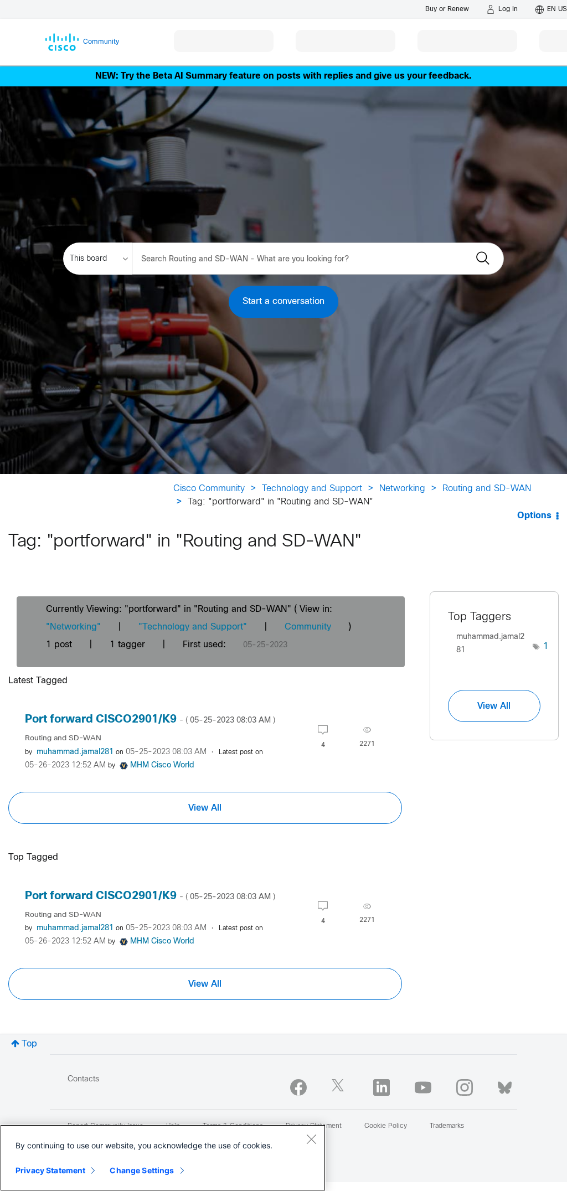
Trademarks (447, 1126)
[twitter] (340, 1087)
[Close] (311, 1138)
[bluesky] (504, 1085)
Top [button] (29, 1044)
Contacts (83, 1079)
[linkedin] (381, 1087)
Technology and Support (312, 488)
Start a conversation (283, 301)
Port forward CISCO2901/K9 (150, 719)
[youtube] (423, 1087)
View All (204, 808)
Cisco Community (209, 488)
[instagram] (464, 1087)
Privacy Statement (50, 1170)
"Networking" (73, 627)
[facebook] (298, 1087)
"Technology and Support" (192, 627)
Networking (402, 488)
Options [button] (534, 516)
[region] (163, 1158)
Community (308, 627)
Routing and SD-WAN (486, 488)
